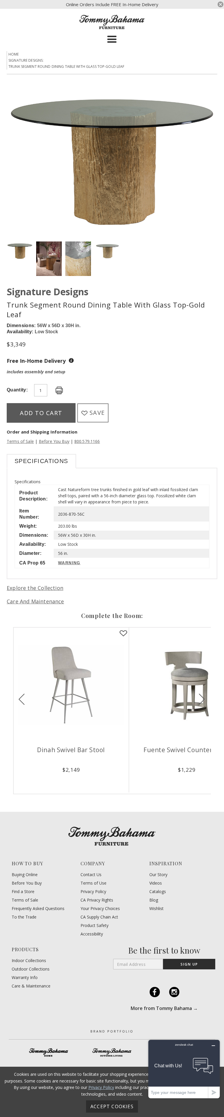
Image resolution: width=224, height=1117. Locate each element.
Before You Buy (54, 441)
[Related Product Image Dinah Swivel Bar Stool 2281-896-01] (71, 685)
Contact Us (91, 875)
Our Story (158, 875)
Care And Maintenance (35, 601)
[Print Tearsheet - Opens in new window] (59, 390)
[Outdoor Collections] (112, 1052)
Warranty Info (25, 978)
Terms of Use (93, 883)
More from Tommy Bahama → (164, 1008)
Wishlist (156, 909)
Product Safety (94, 925)
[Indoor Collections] (49, 1052)
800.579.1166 (87, 441)
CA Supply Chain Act (99, 917)
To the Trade (24, 917)
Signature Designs (47, 291)
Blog (153, 900)
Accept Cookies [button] (112, 1106)
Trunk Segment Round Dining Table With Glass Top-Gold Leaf (66, 66)
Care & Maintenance (31, 986)
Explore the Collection (35, 587)
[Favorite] (123, 633)
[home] (112, 22)
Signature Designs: (25, 60)
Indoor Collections (29, 961)
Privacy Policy (93, 892)
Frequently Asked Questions (38, 909)
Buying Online (25, 875)
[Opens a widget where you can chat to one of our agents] (184, 1068)
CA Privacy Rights (96, 900)
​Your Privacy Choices (100, 909)
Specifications (41, 461)
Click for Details (71, 779)
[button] (112, 39)
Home (13, 54)
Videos (155, 883)
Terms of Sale (20, 441)
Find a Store (23, 892)
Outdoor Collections (31, 969)
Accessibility (91, 934)
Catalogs (157, 892)
